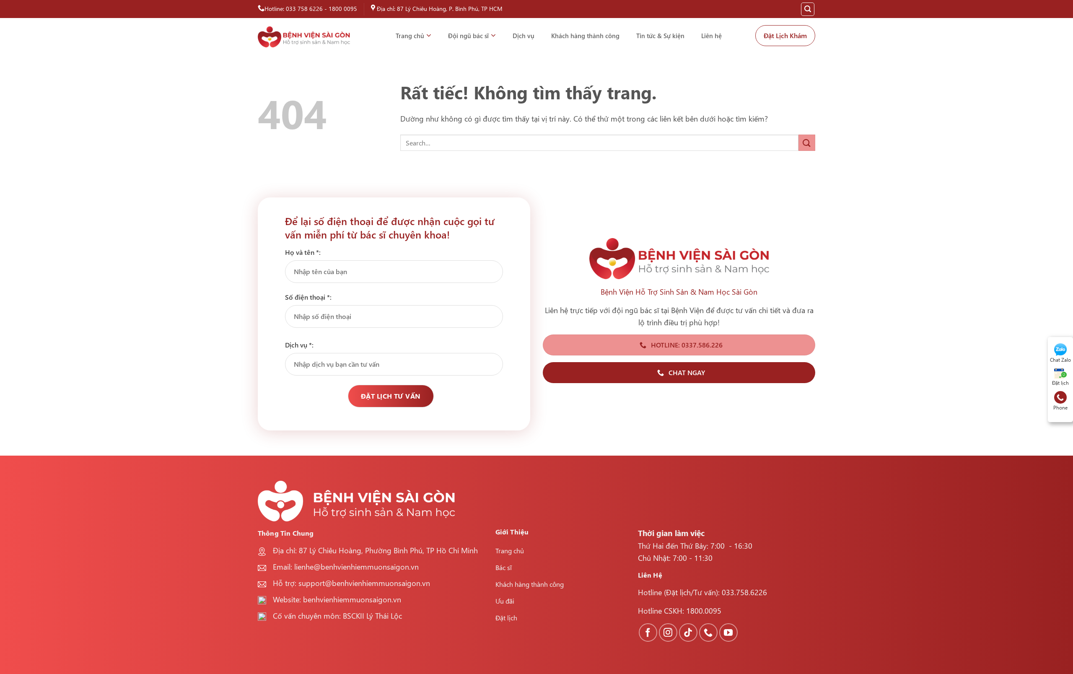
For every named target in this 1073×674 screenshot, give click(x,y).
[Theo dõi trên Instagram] (668, 632)
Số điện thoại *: (308, 297)
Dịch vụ (523, 35)
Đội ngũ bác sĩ (468, 35)
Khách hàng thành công (585, 35)
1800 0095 (343, 9)
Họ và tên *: (303, 252)
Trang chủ (410, 35)
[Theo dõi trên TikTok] (688, 632)
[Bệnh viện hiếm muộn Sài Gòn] (304, 36)
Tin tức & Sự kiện (660, 35)
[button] (807, 9)
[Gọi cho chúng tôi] (708, 632)
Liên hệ (711, 35)
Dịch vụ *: (299, 344)
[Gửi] (806, 143)
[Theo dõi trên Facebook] (648, 632)
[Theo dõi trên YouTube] (728, 632)
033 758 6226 (304, 9)
